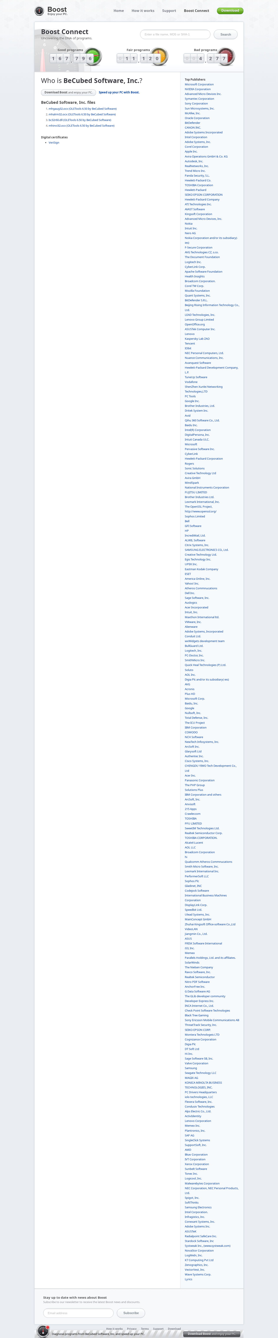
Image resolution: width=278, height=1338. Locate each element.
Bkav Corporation (196, 1154)
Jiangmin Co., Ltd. (196, 934)
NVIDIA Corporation (198, 89)
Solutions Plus (194, 790)
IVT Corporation (195, 1159)
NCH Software (194, 737)
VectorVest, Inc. (195, 1270)
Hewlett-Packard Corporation (204, 458)
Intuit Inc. (191, 228)
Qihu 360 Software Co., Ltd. (202, 420)
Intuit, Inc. (191, 612)
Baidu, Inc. (191, 703)
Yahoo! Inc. (192, 583)
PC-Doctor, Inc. (194, 655)
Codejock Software (197, 891)
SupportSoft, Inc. (196, 1145)
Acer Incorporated (196, 607)
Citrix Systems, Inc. (197, 545)
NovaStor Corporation (199, 1250)
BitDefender (192, 123)
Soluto (189, 670)
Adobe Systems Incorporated (204, 132)
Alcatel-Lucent (194, 843)
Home (119, 10)
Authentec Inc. (194, 756)
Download (230, 10)
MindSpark (192, 483)
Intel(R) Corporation (198, 430)
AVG (187, 684)
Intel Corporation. (196, 1212)
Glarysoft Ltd (193, 751)
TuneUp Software (196, 377)
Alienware (191, 627)
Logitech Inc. (193, 262)
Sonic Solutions (195, 468)
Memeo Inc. (192, 1126)
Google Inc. (192, 401)
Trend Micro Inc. (195, 171)
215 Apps (191, 809)
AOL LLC (190, 847)
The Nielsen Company (199, 967)
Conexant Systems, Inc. (200, 1222)
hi (186, 857)
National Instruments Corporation (207, 487)
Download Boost (69, 92)
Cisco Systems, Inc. (197, 761)
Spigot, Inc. (192, 1198)
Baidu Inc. (191, 425)
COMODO (191, 732)
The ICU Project (195, 723)
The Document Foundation (202, 257)
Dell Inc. (190, 593)
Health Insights (195, 276)
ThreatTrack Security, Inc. (201, 1025)
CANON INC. (193, 127)
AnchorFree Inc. (195, 987)
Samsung (191, 1068)
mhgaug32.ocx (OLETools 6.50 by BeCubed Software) (83, 109)
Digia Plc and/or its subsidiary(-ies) (207, 679)
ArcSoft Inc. (192, 746)
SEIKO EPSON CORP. (198, 1030)
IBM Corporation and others (203, 795)
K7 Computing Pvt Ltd (199, 1260)
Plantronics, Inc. (195, 1131)
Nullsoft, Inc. (193, 713)
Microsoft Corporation (199, 84)
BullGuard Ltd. (194, 646)
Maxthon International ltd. (202, 617)
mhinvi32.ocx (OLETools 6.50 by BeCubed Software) (81, 126)
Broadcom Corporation (200, 852)
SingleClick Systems (197, 1140)
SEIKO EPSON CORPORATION (204, 195)
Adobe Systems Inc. (197, 1226)
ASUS (188, 939)
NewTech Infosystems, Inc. (202, 742)
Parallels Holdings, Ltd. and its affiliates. (210, 958)
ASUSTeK (190, 1231)
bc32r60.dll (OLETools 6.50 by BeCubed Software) (80, 120)
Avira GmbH (192, 478)
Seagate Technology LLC (200, 1073)
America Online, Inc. (197, 579)
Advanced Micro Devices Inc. (203, 94)
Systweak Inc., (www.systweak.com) (207, 1246)
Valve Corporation (196, 1063)
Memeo (190, 953)
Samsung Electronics (198, 1207)
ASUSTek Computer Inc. (200, 329)
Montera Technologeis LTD (202, 1035)
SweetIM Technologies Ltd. (202, 828)
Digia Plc (190, 1044)
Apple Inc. (191, 151)
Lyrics (188, 1279)
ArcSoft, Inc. (192, 799)
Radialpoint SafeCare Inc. (201, 1236)
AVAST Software (195, 209)
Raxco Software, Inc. (198, 972)
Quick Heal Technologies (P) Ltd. (205, 665)
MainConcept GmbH (198, 919)
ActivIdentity (193, 1116)
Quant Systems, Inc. (197, 295)
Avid (187, 415)
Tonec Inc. (191, 1174)
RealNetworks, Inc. (197, 166)
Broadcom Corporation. (200, 281)
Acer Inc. (190, 775)
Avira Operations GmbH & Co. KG (206, 156)
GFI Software (193, 526)
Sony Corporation (196, 103)
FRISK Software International (203, 943)
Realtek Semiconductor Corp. (203, 833)
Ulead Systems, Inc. (197, 914)
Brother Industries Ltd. (199, 497)
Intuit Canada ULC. (197, 439)
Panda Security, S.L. (197, 175)
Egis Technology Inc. (198, 559)
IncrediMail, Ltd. (195, 535)
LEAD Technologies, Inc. (200, 315)
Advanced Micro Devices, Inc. (203, 219)
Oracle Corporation (197, 118)
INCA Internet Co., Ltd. (199, 1006)
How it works (143, 10)
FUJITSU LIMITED (196, 492)
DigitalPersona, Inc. (197, 435)
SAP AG (189, 1135)
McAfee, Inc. (192, 113)
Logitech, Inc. (193, 650)
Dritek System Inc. (196, 410)
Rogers (189, 463)
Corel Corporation (196, 147)
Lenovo (190, 334)
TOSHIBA (191, 818)
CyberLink (191, 454)
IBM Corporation (196, 727)
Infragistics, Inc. (195, 1217)
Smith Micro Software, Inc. (201, 866)
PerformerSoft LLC (197, 876)
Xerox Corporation (197, 1164)
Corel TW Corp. (194, 286)
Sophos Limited (195, 516)
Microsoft (191, 444)
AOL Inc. (190, 675)
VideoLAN (191, 929)
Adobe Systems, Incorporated (204, 631)
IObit (188, 348)
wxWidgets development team (205, 641)
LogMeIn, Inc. (193, 1255)
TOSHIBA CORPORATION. (201, 838)
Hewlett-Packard (195, 190)
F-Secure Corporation (198, 247)
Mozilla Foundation (197, 291)
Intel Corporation (196, 137)
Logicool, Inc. (193, 1178)
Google (189, 708)
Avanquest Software (198, 363)
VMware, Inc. (193, 622)
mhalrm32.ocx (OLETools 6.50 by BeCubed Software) (82, 114)
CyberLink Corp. (195, 267)
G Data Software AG (197, 991)
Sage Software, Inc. (197, 598)
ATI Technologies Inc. (198, 204)
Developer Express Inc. (199, 1001)
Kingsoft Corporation (198, 214)
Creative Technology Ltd (200, 473)
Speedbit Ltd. (193, 910)
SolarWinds (192, 962)
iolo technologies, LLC (199, 1097)
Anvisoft (190, 804)
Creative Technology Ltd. (201, 554)
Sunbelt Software (196, 1169)
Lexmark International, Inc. (202, 502)
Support (169, 10)
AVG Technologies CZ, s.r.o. (201, 252)
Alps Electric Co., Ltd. (198, 1111)
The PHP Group (195, 785)
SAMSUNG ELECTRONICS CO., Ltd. (206, 550)
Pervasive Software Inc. (200, 449)
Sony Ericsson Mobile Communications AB (212, 1020)
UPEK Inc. (191, 564)
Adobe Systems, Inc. (198, 142)
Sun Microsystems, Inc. (199, 108)
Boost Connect (196, 10)
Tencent (190, 343)
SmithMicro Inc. (195, 660)
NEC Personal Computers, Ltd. (204, 353)
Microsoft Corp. (195, 698)
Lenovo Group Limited (199, 319)
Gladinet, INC (193, 886)
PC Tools (190, 396)
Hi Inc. (189, 1054)
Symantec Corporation (199, 99)
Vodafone (191, 382)
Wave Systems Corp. (198, 1274)
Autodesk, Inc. (194, 161)
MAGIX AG (191, 1078)
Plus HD (190, 694)
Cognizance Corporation (200, 1039)
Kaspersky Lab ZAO (197, 339)
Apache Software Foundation (203, 271)
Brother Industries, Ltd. (200, 406)
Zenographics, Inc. (196, 1265)
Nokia (188, 223)
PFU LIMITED (193, 823)
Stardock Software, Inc (199, 1241)
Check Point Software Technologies (207, 1010)
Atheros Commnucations (201, 588)
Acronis (189, 689)
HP (187, 531)
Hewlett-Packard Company (202, 199)
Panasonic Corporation (200, 780)
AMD (188, 1150)
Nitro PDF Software (197, 982)
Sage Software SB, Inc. (199, 1058)
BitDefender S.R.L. (196, 300)
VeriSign (54, 142)
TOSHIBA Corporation (199, 185)
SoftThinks (192, 1202)
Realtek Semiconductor (200, 977)
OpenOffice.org (195, 324)
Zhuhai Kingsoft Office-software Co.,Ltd (210, 924)
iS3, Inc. (189, 948)
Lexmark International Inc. (202, 871)
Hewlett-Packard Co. (198, 180)
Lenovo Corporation (198, 1121)
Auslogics (191, 602)
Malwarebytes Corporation (202, 1183)
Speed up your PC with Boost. (119, 92)
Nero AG (190, 233)
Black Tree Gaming (196, 1015)
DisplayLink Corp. (196, 905)
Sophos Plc (192, 881)
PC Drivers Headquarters (201, 1092)
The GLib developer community (205, 996)
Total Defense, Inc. (196, 718)
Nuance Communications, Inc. (204, 358)
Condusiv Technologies (200, 1106)
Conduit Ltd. (193, 636)
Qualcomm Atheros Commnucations (208, 862)
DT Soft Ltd (192, 1049)
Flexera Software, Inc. (198, 1102)
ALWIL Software (195, 540)
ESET (188, 574)
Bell (187, 521)
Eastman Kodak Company (201, 569)
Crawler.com (192, 814)
